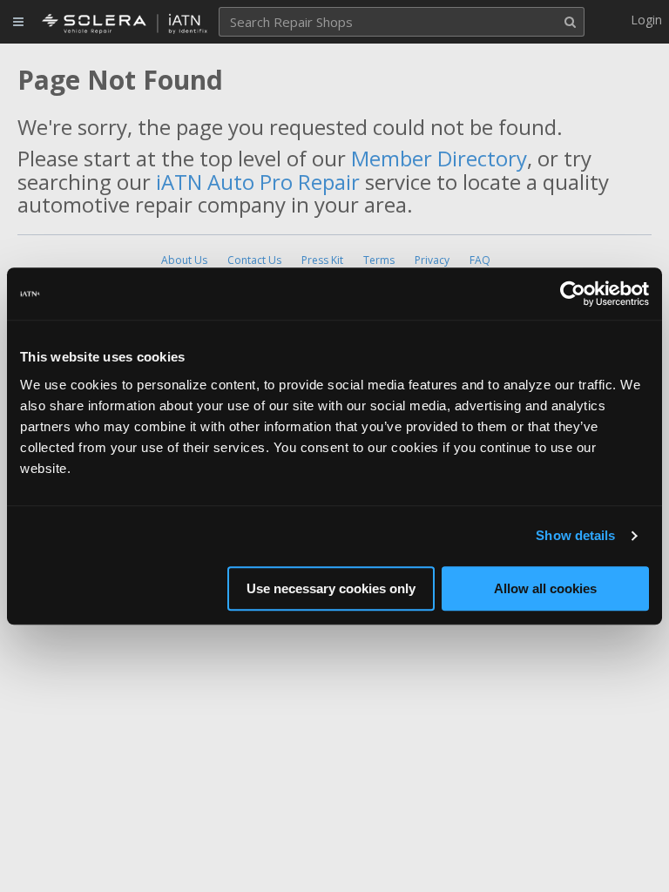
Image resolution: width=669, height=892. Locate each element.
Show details (575, 535)
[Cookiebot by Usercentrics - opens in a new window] (573, 293)
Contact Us (254, 260)
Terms (379, 260)
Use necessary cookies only (331, 588)
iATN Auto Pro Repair (258, 181)
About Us (184, 260)
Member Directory (439, 158)
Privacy (432, 260)
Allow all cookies (545, 588)
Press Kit (322, 260)
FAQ (480, 260)
